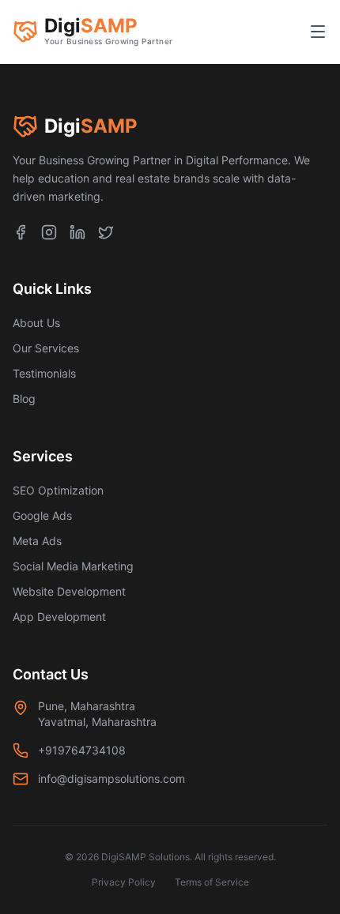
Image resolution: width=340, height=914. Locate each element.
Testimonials (44, 373)
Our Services (46, 348)
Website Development (69, 591)
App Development (59, 616)
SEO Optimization (58, 490)
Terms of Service (212, 882)
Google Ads (42, 515)
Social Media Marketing (73, 566)
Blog (24, 398)
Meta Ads (37, 540)
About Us (36, 322)
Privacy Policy (124, 882)
